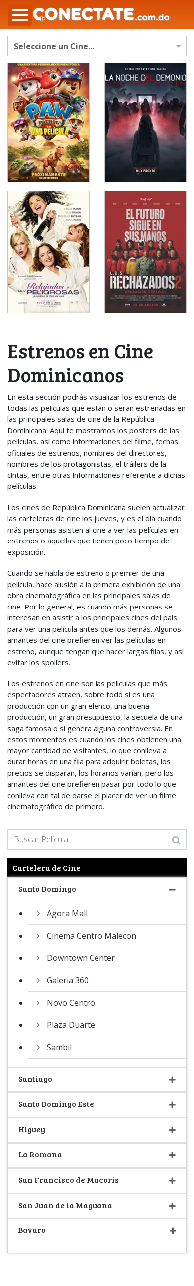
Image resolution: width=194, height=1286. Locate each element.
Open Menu (20, 15)
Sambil (59, 1047)
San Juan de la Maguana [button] (65, 1205)
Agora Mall (67, 913)
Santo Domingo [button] (47, 888)
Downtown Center (81, 957)
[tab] (97, 890)
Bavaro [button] (32, 1229)
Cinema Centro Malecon (91, 935)
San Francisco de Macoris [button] (68, 1179)
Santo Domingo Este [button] (56, 1103)
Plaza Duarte (71, 1024)
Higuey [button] (31, 1129)
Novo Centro (71, 1002)
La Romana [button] (40, 1154)
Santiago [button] (35, 1078)
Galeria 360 (68, 980)
